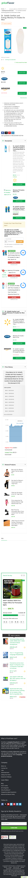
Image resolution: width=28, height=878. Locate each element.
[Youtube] (8, 804)
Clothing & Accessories (8, 10)
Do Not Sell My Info (17, 868)
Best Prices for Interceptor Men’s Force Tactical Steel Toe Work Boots (17, 512)
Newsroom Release (6, 777)
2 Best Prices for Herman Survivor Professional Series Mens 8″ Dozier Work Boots (17, 523)
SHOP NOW (22, 72)
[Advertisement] (14, 556)
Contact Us (4, 768)
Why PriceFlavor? (5, 790)
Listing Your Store (6, 775)
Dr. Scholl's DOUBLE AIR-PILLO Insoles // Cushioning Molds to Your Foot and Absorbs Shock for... (14, 290)
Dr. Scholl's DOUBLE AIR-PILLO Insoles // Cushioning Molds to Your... (19, 148)
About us (3, 766)
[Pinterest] (14, 804)
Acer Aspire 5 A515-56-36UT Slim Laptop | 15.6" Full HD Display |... (17, 678)
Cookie (10, 867)
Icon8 (15, 875)
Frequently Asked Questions (8, 792)
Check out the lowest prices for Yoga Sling (16, 493)
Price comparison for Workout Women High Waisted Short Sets (17, 502)
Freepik (23, 873)
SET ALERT (19, 241)
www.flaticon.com (10, 874)
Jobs (2, 770)
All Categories (5, 788)
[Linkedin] (17, 804)
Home (2, 9)
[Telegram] (20, 804)
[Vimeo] (11, 804)
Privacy (6, 867)
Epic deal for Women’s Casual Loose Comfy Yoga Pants (17, 482)
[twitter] (5, 804)
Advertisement (5, 772)
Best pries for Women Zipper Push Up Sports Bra (17, 471)
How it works (4, 785)
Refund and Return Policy (8, 794)
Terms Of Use (16, 867)
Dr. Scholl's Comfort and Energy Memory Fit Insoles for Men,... (19, 208)
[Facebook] (2, 804)
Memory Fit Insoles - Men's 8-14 (19, 190)
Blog (2, 783)
